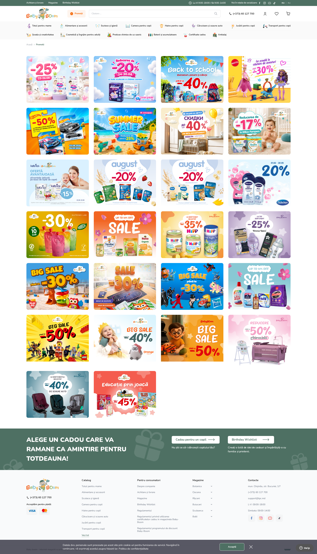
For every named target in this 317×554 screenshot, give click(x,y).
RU (289, 3)
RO (283, 3)
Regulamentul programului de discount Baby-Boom (157, 530)
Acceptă (232, 546)
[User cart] (288, 13)
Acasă (29, 44)
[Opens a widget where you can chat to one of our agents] (305, 548)
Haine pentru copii (91, 510)
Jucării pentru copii (91, 522)
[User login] (265, 13)
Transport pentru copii (93, 528)
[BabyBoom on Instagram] (264, 2)
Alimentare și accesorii (93, 492)
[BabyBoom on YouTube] (269, 2)
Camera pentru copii (92, 504)
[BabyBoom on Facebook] (259, 2)
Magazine (53, 2)
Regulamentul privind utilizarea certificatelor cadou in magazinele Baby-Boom (158, 519)
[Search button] (216, 14)
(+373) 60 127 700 (257, 492)
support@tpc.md (256, 498)
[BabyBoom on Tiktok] (274, 2)
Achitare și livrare (34, 2)
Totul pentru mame (92, 486)
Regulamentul (144, 510)
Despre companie (146, 486)
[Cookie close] (251, 547)
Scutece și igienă (90, 498)
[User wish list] (276, 13)
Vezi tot (85, 535)
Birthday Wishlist (71, 2)
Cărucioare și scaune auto (95, 516)
